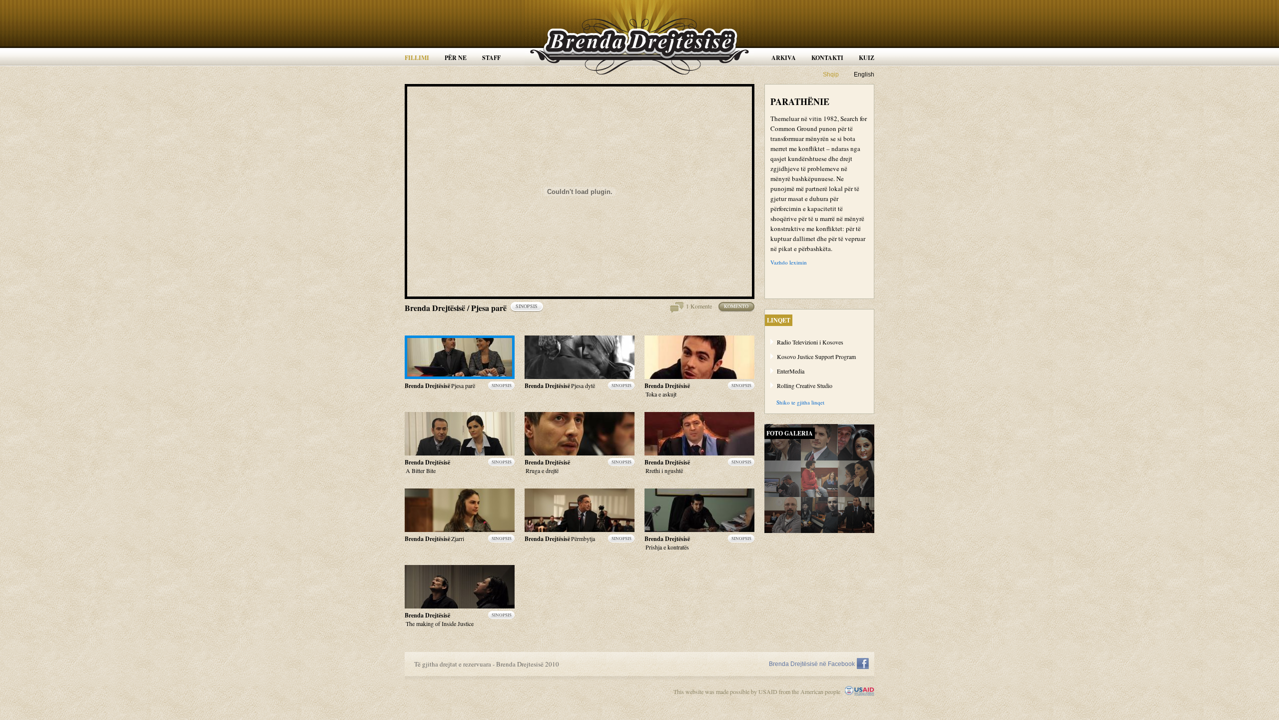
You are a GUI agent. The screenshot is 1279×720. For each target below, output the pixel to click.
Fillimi (417, 58)
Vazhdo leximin (788, 262)
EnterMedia (790, 371)
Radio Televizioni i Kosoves (810, 342)
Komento (736, 306)
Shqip (831, 74)
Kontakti (827, 58)
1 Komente (699, 306)
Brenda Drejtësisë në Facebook (812, 664)
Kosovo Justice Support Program (816, 356)
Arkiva (783, 58)
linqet (778, 320)
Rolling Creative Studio (804, 386)
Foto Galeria (789, 433)
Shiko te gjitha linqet (800, 402)
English (864, 74)
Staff (491, 58)
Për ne (456, 58)
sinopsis (527, 306)
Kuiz (866, 58)
